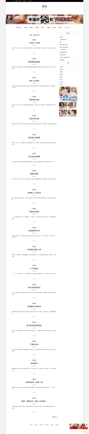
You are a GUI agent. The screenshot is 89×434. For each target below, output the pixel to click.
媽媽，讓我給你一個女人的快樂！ (34, 401)
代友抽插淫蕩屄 (63, 54)
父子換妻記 (34, 269)
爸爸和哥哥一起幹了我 (34, 382)
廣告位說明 (46, 424)
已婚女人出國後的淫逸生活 (65, 57)
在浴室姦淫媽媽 (34, 157)
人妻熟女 (25, 27)
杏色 (44, 6)
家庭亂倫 (31, 27)
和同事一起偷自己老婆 (64, 47)
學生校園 (48, 27)
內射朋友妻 (62, 59)
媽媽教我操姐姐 (34, 62)
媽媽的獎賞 (34, 174)
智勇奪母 (34, 363)
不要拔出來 (34, 344)
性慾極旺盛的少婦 (34, 250)
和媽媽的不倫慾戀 (34, 307)
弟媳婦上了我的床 (34, 193)
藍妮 (60, 42)
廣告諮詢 (41, 424)
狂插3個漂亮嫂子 (34, 288)
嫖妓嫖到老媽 (34, 100)
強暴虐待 (37, 27)
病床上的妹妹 (34, 81)
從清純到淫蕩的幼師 (63, 52)
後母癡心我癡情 (34, 138)
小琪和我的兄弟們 (63, 39)
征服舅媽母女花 (34, 231)
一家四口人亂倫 (34, 43)
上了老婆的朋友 (63, 49)
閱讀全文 (34, 53)
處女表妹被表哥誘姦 (34, 325)
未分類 (61, 79)
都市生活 (42, 27)
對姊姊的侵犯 (34, 212)
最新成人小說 (19, 27)
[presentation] (7, 20)
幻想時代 (61, 37)
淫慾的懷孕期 (34, 119)
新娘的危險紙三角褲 (63, 44)
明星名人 (60, 27)
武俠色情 (54, 27)
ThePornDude (67, 27)
